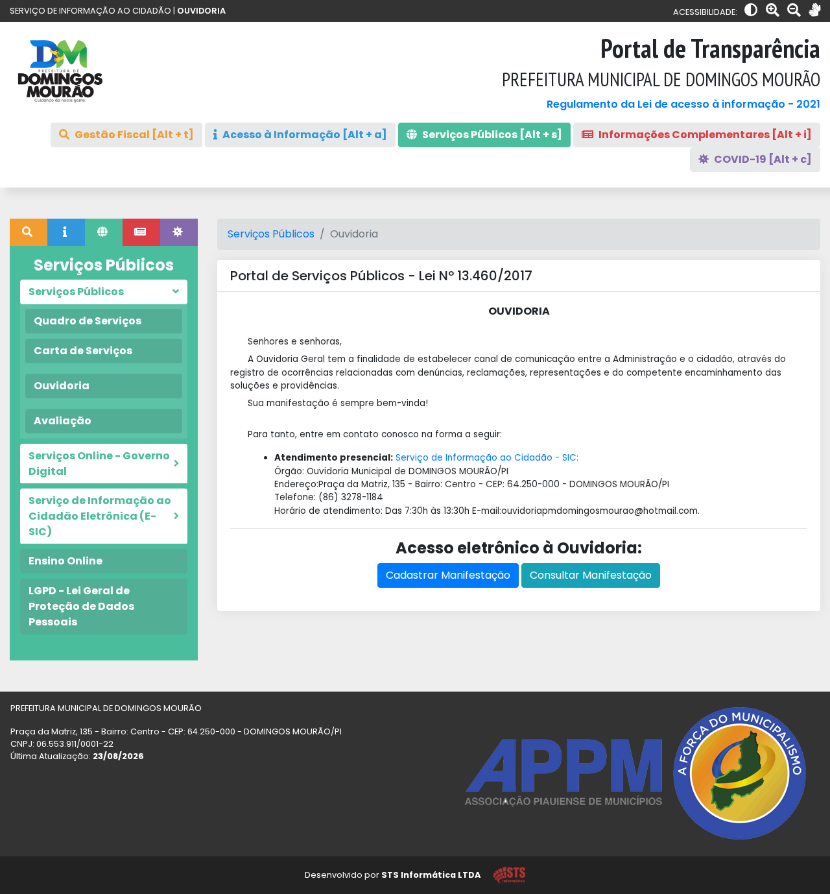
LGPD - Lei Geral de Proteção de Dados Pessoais (81, 606)
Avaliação (62, 420)
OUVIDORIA (201, 10)
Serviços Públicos (271, 233)
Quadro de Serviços (87, 320)
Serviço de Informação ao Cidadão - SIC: (487, 458)
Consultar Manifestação (591, 575)
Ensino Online (65, 560)
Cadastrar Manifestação (448, 575)
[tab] (28, 232)
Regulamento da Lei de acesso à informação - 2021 (683, 104)
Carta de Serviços (83, 350)
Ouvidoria (61, 385)
